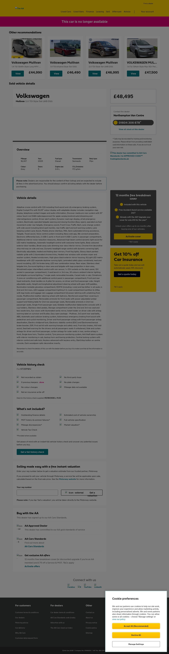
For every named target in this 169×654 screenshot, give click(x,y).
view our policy (118, 619)
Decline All (136, 635)
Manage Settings (136, 644)
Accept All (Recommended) (136, 626)
